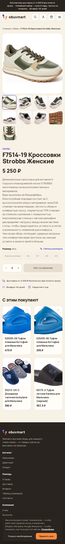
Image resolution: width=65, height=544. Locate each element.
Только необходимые (20, 536)
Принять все (46, 536)
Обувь (16, 28)
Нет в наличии (43, 267)
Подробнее (47, 529)
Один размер (13, 255)
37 (37, 255)
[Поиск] (35, 17)
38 (46, 255)
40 (56, 255)
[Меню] (59, 17)
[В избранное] (26, 310)
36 (28, 255)
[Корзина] (51, 17)
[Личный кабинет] (43, 17)
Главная (6, 28)
